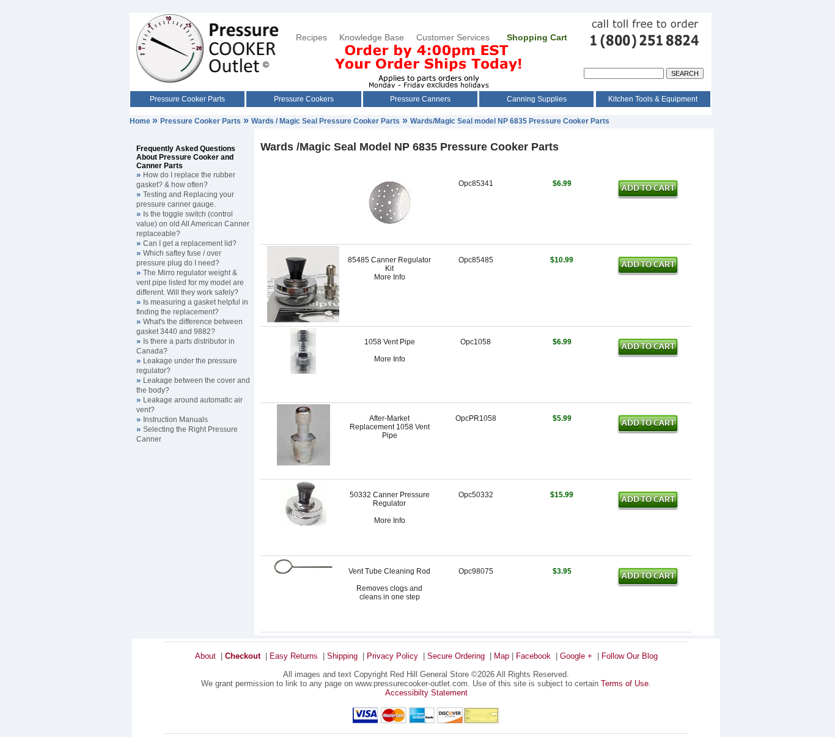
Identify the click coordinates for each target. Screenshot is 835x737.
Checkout (242, 656)
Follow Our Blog (629, 656)
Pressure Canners (420, 99)
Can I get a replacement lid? (190, 243)
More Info (389, 277)
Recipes (311, 37)
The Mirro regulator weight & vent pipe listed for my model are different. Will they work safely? (190, 283)
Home (141, 121)
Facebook (533, 656)
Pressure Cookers (304, 99)
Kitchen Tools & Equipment (652, 99)
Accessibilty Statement (426, 692)
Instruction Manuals (175, 419)
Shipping (342, 656)
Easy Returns (294, 656)
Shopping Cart (537, 37)
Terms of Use (625, 683)
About (205, 656)
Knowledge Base (371, 37)
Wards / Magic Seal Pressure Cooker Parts (325, 121)
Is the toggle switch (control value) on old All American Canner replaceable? (192, 224)
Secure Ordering (456, 656)
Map (501, 656)
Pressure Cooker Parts (187, 99)
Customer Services (454, 37)
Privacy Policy (392, 656)
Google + (576, 656)
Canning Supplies (537, 99)
